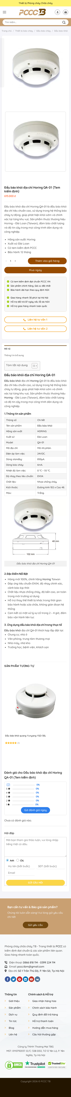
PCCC (59, 946)
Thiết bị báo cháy (24, 30)
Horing (34, 380)
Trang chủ (7, 30)
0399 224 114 (47, 962)
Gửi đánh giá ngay (35, 810)
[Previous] (7, 103)
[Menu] (4, 12)
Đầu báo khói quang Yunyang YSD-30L (25, 735)
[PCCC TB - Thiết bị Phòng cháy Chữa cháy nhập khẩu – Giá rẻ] (35, 12)
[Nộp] (64, 22)
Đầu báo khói (61, 30)
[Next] (16, 103)
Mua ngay (35, 270)
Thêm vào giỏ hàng (47, 260)
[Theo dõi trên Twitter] (13, 979)
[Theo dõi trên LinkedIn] (25, 979)
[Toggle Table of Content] (33, 366)
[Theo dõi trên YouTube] (31, 979)
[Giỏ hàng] (65, 12)
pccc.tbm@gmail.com (30, 966)
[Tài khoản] (57, 12)
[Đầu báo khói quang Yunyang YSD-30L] (35, 701)
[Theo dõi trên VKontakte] (37, 979)
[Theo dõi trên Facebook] (7, 979)
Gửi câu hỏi (35, 882)
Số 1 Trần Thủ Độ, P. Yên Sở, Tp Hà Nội (41, 970)
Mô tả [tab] (7, 348)
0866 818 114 (30, 962)
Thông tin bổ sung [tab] (14, 355)
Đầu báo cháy (43, 30)
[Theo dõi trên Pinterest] (19, 979)
